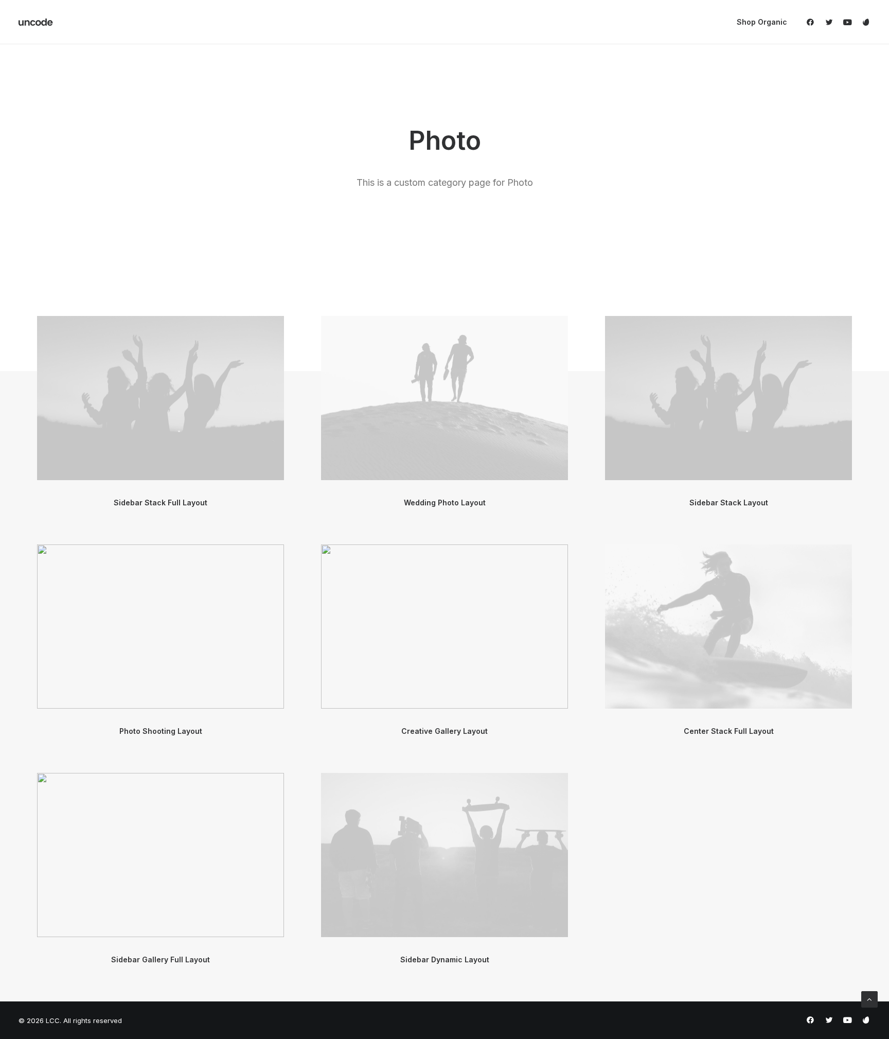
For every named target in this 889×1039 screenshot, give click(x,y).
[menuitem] (758, 22)
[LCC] (36, 22)
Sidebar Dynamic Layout (444, 959)
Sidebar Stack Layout (728, 502)
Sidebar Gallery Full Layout (160, 959)
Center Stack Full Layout (729, 731)
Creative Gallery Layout (444, 731)
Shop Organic (762, 21)
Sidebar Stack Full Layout (160, 502)
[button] (813, 22)
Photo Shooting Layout (160, 731)
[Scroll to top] (869, 998)
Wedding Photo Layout (445, 502)
